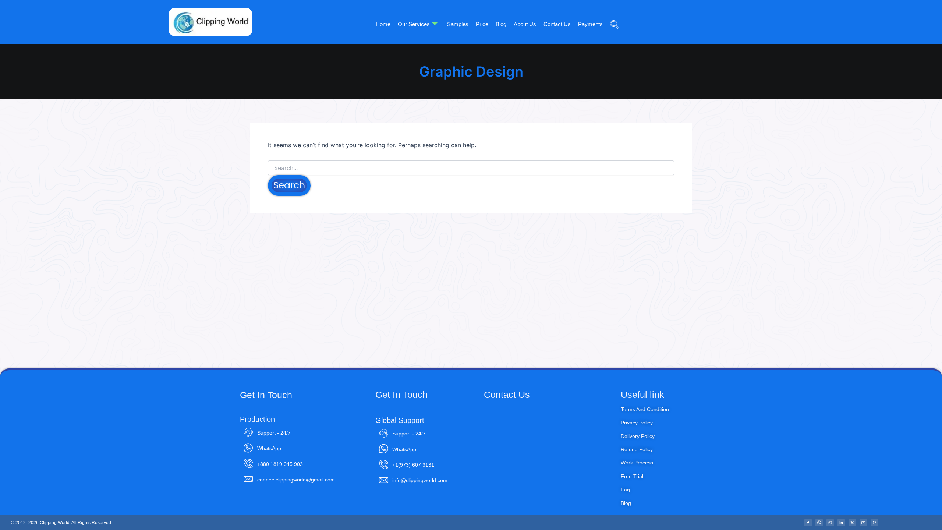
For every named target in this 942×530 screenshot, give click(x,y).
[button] (611, 14)
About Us (525, 24)
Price (482, 24)
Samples (457, 24)
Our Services (414, 24)
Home (383, 24)
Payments (590, 24)
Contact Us (557, 24)
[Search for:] (471, 168)
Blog (501, 24)
